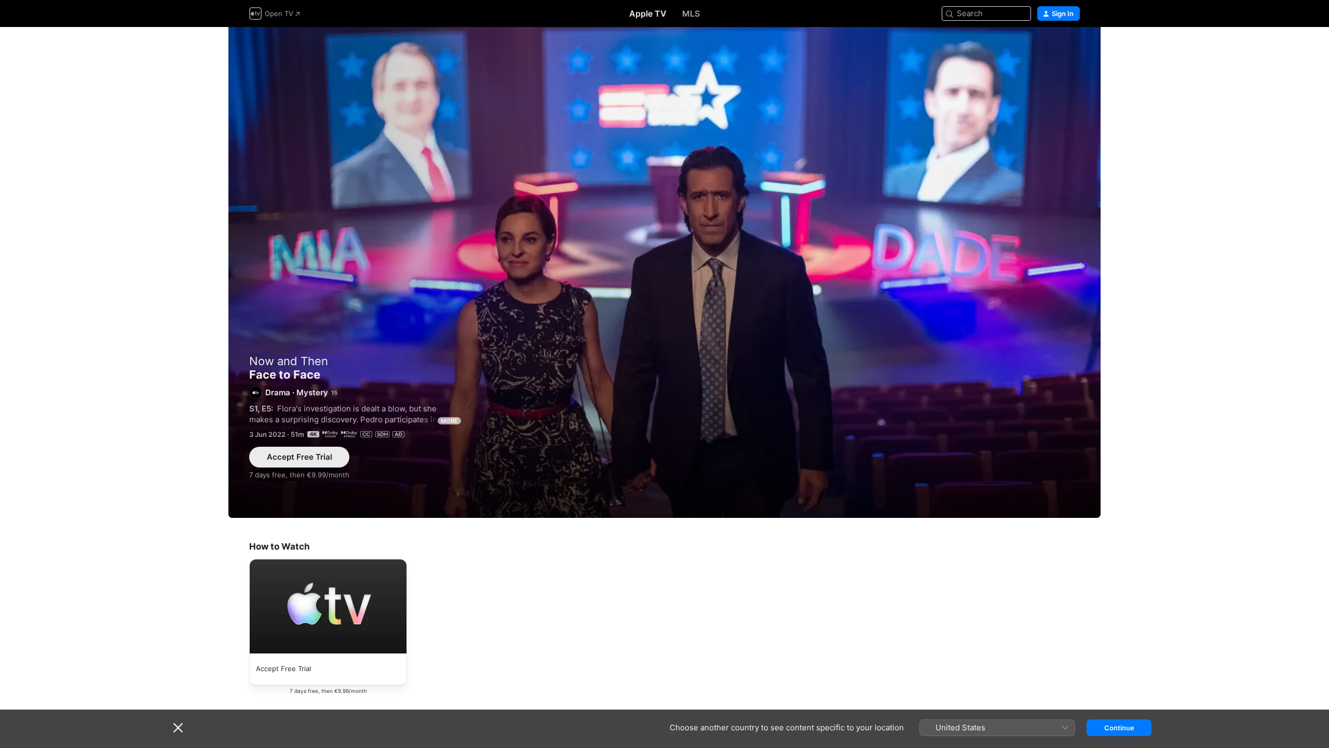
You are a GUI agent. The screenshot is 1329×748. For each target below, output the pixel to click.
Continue (1119, 728)
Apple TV (648, 13)
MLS (691, 13)
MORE (449, 420)
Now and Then (288, 361)
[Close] (178, 727)
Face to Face (664, 272)
